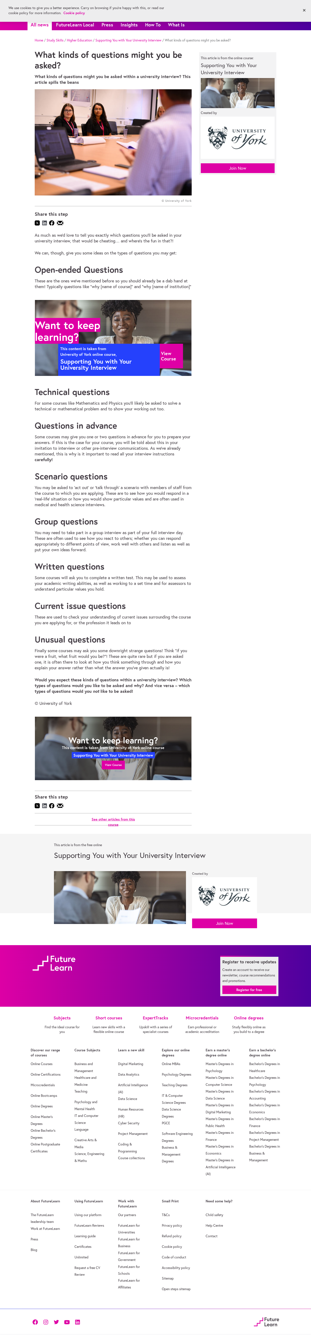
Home (39, 40)
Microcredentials (43, 1085)
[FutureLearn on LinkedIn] (77, 1321)
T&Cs (166, 1215)
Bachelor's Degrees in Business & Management (264, 1153)
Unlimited (81, 1257)
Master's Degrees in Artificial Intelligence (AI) (220, 1167)
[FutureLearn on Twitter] (56, 1321)
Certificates (82, 1246)
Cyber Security (128, 1123)
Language (81, 1129)
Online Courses (41, 1064)
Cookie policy (172, 1246)
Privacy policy (172, 1225)
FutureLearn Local (75, 25)
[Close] (304, 10)
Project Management (133, 1134)
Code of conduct (174, 1257)
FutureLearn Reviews (89, 1225)
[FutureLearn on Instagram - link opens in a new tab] (45, 1321)
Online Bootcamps (44, 1095)
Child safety (214, 1215)
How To (153, 25)
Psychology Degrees (176, 1074)
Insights (129, 25)
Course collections (131, 1158)
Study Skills (55, 40)
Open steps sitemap (176, 1289)
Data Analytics (128, 1074)
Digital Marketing (130, 1064)
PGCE (166, 1123)
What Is (176, 25)
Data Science (127, 1099)
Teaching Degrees (174, 1085)
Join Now (237, 168)
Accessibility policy (176, 1268)
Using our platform (87, 1215)
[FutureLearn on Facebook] (36, 1321)
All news (40, 25)
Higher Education (79, 40)
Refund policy (172, 1236)
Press (107, 25)
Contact (211, 1236)
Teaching (80, 1091)
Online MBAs (171, 1064)
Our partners (127, 1215)
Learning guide (85, 1236)
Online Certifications (46, 1074)
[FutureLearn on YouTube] (67, 1321)
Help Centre (214, 1225)
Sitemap (168, 1278)
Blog (34, 1250)
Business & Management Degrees (171, 1154)
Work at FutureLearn (45, 1228)
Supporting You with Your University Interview (128, 40)
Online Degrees (42, 1106)
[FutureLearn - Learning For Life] (266, 1321)
